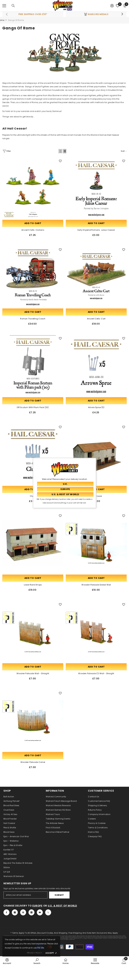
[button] (60, 151)
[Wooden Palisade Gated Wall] (96, 543)
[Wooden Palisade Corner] (32, 720)
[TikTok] (31, 912)
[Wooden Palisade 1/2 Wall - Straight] (96, 632)
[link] (7, 961)
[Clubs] (32, 454)
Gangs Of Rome (16, 20)
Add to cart (32, 223)
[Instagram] (15, 912)
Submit (59, 895)
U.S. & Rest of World (62, 905)
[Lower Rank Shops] (32, 543)
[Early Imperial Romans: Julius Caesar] (96, 188)
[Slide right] (122, 14)
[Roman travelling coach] (32, 277)
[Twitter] (48, 912)
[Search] (13, 6)
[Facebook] (6, 912)
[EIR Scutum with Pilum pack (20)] (32, 366)
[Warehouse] (96, 454)
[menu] (4, 6)
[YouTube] (40, 912)
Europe (37, 905)
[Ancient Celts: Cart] (96, 277)
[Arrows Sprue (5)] (96, 366)
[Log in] (112, 6)
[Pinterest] (23, 912)
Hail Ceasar (113, 135)
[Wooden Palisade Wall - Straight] (32, 632)
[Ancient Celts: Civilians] (32, 188)
